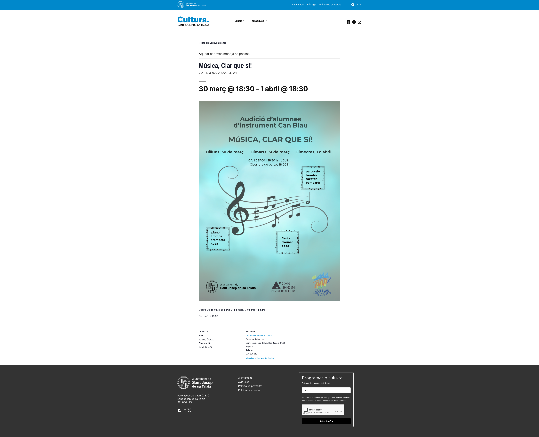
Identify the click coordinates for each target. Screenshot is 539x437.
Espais (238, 20)
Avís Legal (244, 381)
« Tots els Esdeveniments (212, 42)
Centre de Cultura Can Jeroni (259, 335)
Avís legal (311, 4)
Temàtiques (257, 20)
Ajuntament (298, 4)
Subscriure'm (326, 421)
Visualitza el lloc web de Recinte (260, 357)
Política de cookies (249, 390)
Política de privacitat (330, 4)
